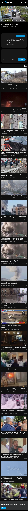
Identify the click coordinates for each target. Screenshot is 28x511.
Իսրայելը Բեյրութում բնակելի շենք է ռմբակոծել (13, 196)
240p (23, 14)
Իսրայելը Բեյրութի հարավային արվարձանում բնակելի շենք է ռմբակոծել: (13, 217)
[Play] (2, 20)
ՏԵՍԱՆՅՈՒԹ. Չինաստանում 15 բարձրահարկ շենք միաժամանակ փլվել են (13, 411)
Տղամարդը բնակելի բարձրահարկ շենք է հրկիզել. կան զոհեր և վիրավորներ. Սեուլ (12, 238)
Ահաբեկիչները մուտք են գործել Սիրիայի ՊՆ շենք (14, 368)
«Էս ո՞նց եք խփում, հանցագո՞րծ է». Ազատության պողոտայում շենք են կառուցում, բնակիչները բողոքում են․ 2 (14, 433)
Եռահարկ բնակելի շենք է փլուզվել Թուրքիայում (13, 347)
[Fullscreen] (26, 20)
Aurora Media (6, 36)
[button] (25, 2)
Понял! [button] (3, 508)
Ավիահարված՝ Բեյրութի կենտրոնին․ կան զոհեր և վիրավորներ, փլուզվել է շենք (14, 389)
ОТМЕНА (14, 59)
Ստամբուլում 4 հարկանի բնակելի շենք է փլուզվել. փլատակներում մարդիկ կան (12, 500)
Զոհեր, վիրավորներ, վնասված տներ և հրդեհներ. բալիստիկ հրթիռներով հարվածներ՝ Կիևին (14, 109)
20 (18, 20)
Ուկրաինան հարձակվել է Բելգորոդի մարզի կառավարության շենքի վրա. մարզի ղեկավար (13, 131)
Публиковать (21, 59)
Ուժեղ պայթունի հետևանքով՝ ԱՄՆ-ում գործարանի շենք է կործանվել (11, 282)
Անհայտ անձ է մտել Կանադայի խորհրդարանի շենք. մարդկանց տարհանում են (13, 304)
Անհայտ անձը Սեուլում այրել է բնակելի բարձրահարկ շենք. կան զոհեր (11, 260)
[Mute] (21, 20)
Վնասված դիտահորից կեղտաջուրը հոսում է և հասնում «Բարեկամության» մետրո (13, 152)
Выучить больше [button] (5, 506)
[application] (14, 14)
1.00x (16, 20)
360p (24, 20)
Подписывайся (20, 36)
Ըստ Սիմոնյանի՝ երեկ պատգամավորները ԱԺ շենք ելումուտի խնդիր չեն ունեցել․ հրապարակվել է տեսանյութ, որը (13, 456)
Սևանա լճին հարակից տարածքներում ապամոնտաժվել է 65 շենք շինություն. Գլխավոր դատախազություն (13, 86)
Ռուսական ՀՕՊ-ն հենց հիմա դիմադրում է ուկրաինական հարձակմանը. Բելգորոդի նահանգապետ (12, 478)
